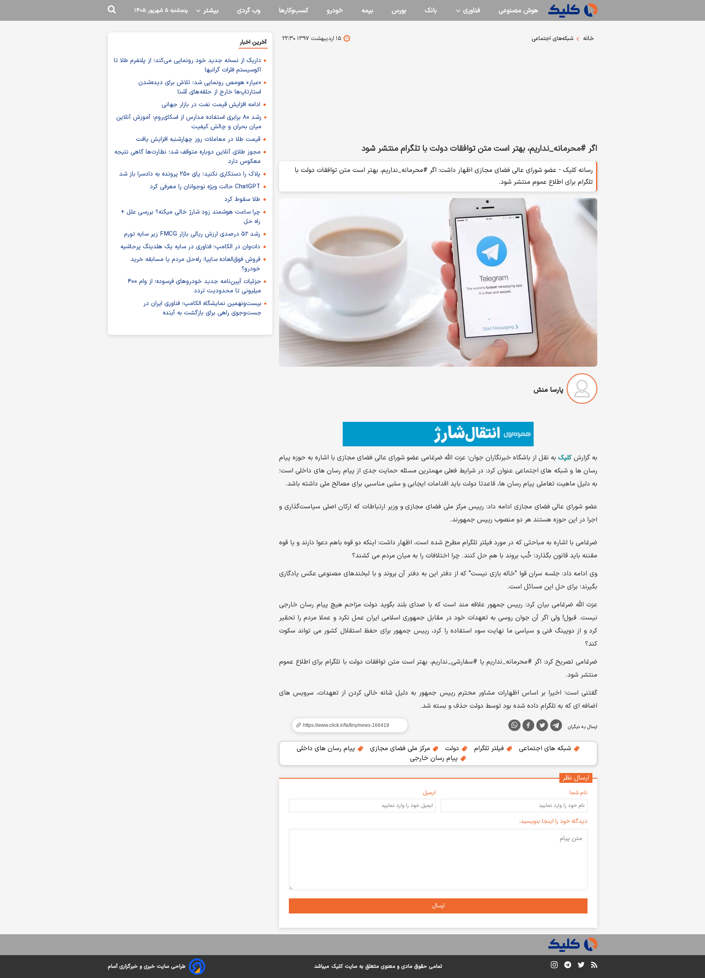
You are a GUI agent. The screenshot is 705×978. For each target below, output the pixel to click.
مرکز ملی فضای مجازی (401, 748)
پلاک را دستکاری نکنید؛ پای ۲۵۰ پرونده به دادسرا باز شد (189, 174)
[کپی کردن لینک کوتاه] (346, 725)
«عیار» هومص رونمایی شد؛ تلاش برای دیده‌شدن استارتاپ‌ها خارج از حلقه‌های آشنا (199, 87)
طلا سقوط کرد (242, 199)
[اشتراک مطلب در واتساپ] (514, 725)
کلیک (337, 966)
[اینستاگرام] (554, 966)
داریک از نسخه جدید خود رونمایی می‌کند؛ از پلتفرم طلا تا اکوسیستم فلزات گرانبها (187, 65)
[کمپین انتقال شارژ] (438, 434)
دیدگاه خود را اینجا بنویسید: (553, 821)
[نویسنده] (582, 390)
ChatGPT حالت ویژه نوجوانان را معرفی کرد (205, 187)
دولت (453, 748)
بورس (399, 11)
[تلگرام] (556, 727)
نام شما (579, 793)
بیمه (367, 11)
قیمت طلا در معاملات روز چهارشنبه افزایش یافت (198, 139)
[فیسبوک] (528, 727)
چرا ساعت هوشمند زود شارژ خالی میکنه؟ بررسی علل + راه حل (190, 216)
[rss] (594, 966)
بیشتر (210, 11)
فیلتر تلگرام (490, 748)
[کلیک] (572, 10)
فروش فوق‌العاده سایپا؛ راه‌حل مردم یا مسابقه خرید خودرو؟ (195, 264)
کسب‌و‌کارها (293, 11)
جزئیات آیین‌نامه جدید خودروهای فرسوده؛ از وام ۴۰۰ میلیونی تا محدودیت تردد (194, 286)
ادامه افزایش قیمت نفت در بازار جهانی (211, 104)
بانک (431, 11)
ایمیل (429, 793)
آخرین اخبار (253, 42)
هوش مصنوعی (518, 11)
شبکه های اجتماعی (546, 748)
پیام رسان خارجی (435, 758)
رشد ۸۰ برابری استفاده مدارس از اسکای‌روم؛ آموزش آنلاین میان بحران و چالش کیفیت (189, 122)
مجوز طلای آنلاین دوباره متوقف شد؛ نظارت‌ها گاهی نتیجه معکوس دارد (187, 156)
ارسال (438, 906)
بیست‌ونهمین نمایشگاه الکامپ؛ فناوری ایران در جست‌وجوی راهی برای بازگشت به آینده (202, 308)
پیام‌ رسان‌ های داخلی (327, 748)
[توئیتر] (542, 727)
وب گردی (248, 11)
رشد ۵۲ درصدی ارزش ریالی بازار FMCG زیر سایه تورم (192, 234)
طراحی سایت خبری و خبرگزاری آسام (147, 966)
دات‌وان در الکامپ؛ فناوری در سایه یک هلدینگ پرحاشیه (190, 247)
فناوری (470, 11)
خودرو (335, 11)
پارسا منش (548, 390)
